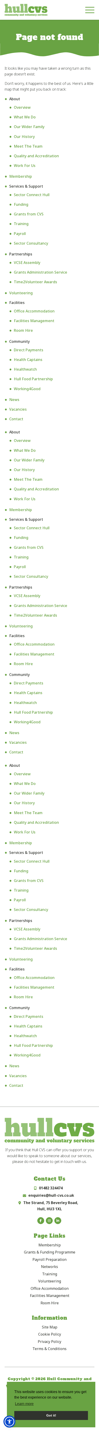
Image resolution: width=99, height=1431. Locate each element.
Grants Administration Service (40, 272)
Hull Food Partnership (33, 378)
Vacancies (18, 409)
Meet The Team (28, 146)
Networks (49, 1266)
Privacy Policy (49, 1341)
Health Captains (28, 359)
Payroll (20, 233)
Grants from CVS (29, 214)
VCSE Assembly (27, 262)
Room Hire (23, 330)
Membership (20, 176)
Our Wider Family (29, 126)
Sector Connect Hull (32, 194)
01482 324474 (51, 1188)
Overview (22, 107)
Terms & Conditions (49, 1348)
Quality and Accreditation (36, 155)
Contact (16, 418)
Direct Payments (28, 349)
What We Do (25, 117)
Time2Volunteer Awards (35, 281)
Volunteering (21, 292)
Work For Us (24, 165)
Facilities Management (34, 320)
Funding (21, 204)
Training (21, 223)
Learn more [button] (24, 1404)
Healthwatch (25, 369)
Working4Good (27, 388)
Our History (24, 136)
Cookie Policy (49, 1334)
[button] (9, 1421)
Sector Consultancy (31, 243)
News (14, 399)
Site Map (49, 1327)
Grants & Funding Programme (49, 1252)
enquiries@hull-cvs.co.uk (51, 1195)
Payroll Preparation (49, 1259)
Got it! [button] (51, 1415)
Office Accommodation (34, 311)
